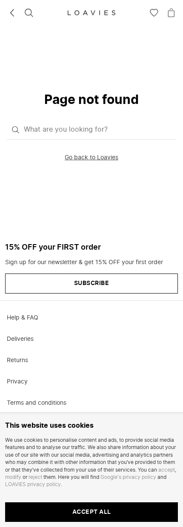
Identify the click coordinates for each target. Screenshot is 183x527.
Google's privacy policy (128, 477)
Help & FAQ (22, 318)
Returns (17, 360)
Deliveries (20, 339)
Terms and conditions (36, 403)
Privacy (17, 382)
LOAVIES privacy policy (33, 484)
